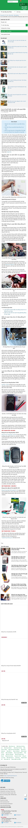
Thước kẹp (17, 757)
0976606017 (18, 815)
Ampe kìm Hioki (18, 756)
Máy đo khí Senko (9, 756)
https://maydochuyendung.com (10, 775)
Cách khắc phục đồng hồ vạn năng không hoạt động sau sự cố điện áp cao (19, 566)
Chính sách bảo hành (4, 801)
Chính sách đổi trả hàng (5, 805)
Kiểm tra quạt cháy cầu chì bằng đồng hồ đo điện (15, 130)
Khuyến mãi (3, 22)
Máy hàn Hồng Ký (9, 754)
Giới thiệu (19, 11)
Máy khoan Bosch (8, 747)
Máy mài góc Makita (18, 752)
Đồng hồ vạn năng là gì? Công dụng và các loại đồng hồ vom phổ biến (19, 595)
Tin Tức (6, 15)
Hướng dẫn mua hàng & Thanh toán (7, 791)
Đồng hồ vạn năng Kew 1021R (9, 434)
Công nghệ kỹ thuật (5, 34)
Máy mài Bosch (16, 751)
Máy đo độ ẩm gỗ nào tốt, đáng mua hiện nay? (17, 73)
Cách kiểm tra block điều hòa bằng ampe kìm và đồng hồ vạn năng (15, 310)
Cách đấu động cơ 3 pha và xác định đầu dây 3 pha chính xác (18, 557)
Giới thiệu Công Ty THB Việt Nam (7, 789)
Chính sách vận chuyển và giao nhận (8, 793)
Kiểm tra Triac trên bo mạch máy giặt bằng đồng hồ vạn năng (15, 313)
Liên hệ (1, 796)
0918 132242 (24, 7)
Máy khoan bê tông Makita (13, 749)
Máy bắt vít (9, 751)
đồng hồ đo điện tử (9, 264)
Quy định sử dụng (4, 800)
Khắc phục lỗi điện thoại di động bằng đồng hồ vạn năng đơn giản (18, 584)
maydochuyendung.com (7, 537)
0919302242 (18, 822)
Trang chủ (2, 15)
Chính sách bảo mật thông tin (6, 803)
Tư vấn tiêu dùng (5, 25)
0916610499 (5, 815)
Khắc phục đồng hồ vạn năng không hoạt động (18, 549)
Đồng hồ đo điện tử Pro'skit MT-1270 (10, 490)
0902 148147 (24, 9)
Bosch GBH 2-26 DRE (16, 759)
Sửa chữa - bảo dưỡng (13, 15)
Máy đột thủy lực (10, 757)
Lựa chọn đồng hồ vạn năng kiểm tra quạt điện (14, 132)
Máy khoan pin (12, 746)
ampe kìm (9, 152)
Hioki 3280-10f (7, 759)
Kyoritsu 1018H (5, 384)
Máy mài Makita (9, 752)
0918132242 (5, 822)
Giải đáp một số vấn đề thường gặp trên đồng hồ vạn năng (19, 574)
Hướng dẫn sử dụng (5, 28)
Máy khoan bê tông (18, 747)
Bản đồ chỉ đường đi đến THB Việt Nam (8, 794)
